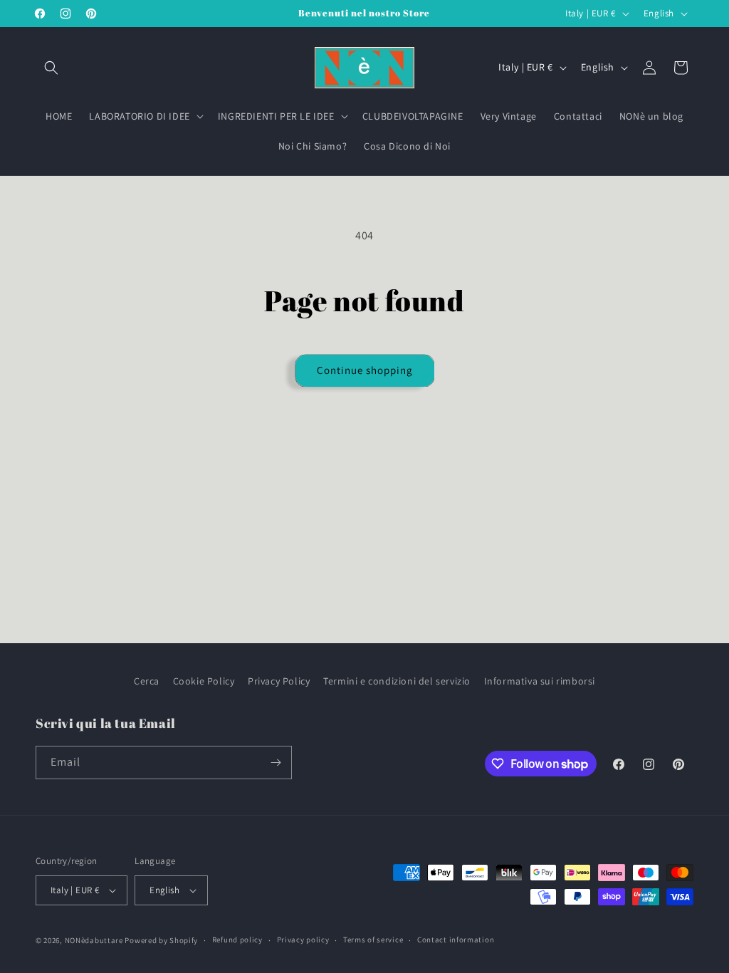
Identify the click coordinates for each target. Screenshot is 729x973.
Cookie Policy (204, 681)
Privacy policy (303, 940)
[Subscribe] (275, 762)
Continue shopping (365, 370)
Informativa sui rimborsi (539, 681)
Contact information (455, 940)
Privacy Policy (279, 681)
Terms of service (373, 940)
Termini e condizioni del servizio (397, 681)
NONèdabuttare (94, 940)
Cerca (146, 681)
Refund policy (237, 940)
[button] (51, 67)
